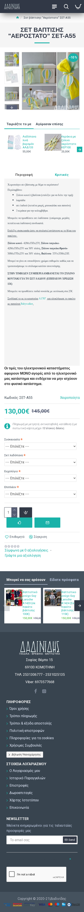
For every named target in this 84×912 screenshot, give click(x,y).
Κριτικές (62, 175)
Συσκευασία (12, 439)
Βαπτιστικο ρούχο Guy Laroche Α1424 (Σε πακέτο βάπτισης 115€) (68, 603)
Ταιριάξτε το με (18, 124)
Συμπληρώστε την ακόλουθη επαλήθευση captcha (33, 861)
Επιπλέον (10, 487)
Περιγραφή (24, 175)
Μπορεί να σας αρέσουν (25, 580)
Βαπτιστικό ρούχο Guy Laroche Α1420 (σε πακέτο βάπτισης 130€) (30, 603)
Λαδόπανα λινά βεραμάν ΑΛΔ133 (29, 142)
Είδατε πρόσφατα (64, 580)
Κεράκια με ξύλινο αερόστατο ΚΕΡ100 (68, 142)
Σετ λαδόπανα (13, 455)
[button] (11, 53)
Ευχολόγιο (11, 471)
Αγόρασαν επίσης (49, 124)
